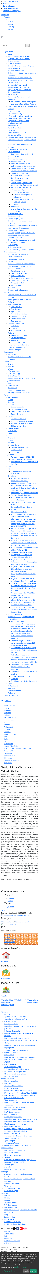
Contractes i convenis (12, 1126)
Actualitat (4, 1193)
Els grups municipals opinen (15, 1074)
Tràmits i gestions (11, 1164)
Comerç (7, 708)
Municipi (4, 1172)
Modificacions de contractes (15, 1124)
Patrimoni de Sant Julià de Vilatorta (17, 748)
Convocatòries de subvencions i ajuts (18, 1136)
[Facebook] (18, 1228)
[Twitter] (14, 1228)
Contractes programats (13, 1117)
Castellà (11, 22)
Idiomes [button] (7, 17)
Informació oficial (7, 1079)
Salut (6, 739)
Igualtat (7, 729)
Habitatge (8, 758)
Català (10, 19)
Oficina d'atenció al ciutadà (14, 1150)
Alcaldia (7, 1014)
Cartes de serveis (10, 1064)
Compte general (10, 1114)
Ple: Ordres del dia (11, 1081)
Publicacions (9, 944)
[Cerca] (28, 45)
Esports (7, 722)
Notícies (7, 934)
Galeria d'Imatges (11, 1191)
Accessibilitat (9, 1234)
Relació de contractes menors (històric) (19, 1121)
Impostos (8, 1167)
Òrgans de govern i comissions (16, 1050)
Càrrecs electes (10, 1021)
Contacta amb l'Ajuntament (14, 1169)
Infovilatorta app (10, 1205)
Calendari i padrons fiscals (14, 1098)
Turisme (7, 732)
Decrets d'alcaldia (11, 1088)
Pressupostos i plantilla (13, 1110)
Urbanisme (8, 744)
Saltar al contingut (10, 3)
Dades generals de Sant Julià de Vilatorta (19, 1179)
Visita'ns (7, 1186)
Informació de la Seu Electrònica (16, 1069)
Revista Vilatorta (10, 1207)
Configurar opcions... (8, 1271)
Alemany (11, 27)
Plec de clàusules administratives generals (20, 1095)
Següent (11, 1005)
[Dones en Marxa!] (8, 924)
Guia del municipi (11, 1181)
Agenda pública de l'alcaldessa (15, 1017)
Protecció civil (9, 756)
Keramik (7, 1195)
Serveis (7, 1157)
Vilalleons (8, 763)
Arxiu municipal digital (12, 1067)
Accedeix (4, 961)
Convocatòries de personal (14, 1107)
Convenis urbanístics (12, 1133)
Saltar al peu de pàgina (11, 11)
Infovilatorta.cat (10, 1203)
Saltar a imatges (9, 6)
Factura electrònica (11, 1152)
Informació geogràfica (12, 1188)
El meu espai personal (12, 1155)
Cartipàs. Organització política (15, 1019)
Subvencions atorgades (13, 1138)
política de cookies (20, 1267)
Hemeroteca (9, 1219)
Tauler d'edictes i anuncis (13, 1086)
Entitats (7, 725)
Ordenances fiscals (11, 1143)
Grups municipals (11, 1052)
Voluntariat (8, 727)
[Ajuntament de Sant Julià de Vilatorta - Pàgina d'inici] (13, 40)
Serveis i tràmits (7, 1148)
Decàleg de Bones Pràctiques (15, 1224)
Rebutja (26, 1271)
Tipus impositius (10, 1100)
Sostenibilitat (9, 751)
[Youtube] (21, 1228)
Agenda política (10, 939)
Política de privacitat (12, 1241)
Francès (11, 29)
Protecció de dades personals (15, 1071)
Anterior (4, 1005)
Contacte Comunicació (12, 1222)
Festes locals (9, 1055)
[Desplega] (12, 701)
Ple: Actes (8, 1083)
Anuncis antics (9, 942)
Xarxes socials (9, 1217)
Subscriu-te (5, 979)
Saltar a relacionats (10, 8)
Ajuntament (5, 1012)
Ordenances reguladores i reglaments (18, 1145)
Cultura (7, 715)
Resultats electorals (11, 1076)
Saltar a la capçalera (10, 1)
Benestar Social (10, 734)
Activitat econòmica (11, 760)
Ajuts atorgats (9, 1141)
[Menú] (2, 49)
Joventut (7, 736)
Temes (8, 701)
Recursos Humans (11, 1024)
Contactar (5, 15)
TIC (5, 741)
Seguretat (8, 753)
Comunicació (9, 720)
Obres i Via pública (11, 746)
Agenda (7, 937)
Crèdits (7, 1231)
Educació (7, 713)
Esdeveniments (10, 717)
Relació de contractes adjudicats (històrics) (20, 1119)
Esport (23, 1000)
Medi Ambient (9, 705)
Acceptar (33, 1271)
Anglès (10, 24)
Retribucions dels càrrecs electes (16, 1038)
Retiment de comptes (12, 1031)
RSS (5, 1236)
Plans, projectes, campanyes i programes (20, 1057)
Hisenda (7, 710)
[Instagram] (24, 1228)
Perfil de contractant (12, 1112)
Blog (6, 1214)
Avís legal (7, 1243)
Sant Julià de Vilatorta (12, 1183)
